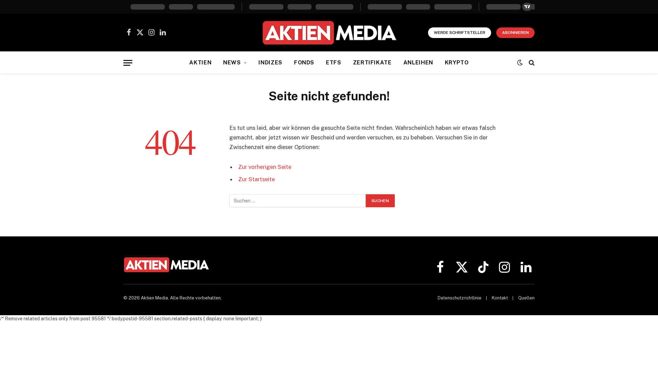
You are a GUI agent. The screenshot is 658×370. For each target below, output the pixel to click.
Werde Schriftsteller (459, 32)
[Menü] (127, 63)
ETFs (333, 62)
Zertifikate (372, 62)
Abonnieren (515, 32)
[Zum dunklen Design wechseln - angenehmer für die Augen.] (519, 63)
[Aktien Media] (329, 32)
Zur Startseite (256, 179)
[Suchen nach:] (297, 200)
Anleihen (418, 62)
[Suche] (531, 63)
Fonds (304, 62)
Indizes (270, 62)
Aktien (200, 62)
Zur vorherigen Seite (264, 166)
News (232, 62)
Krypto (457, 62)
